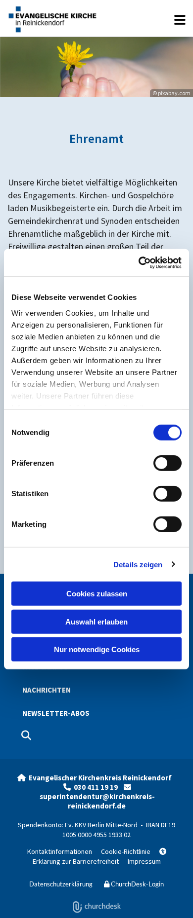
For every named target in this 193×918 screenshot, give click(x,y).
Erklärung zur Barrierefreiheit (99, 857)
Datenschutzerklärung (61, 884)
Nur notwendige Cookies (97, 649)
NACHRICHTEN (46, 690)
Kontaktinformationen (59, 851)
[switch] (167, 463)
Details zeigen (137, 564)
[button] (146, 24)
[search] (26, 735)
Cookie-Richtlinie (125, 851)
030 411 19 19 (99, 787)
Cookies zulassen (96, 593)
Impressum (144, 861)
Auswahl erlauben (96, 621)
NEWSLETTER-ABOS (56, 713)
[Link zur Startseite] (52, 18)
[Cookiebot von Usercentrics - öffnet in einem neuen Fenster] (139, 262)
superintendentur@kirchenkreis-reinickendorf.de (97, 801)
